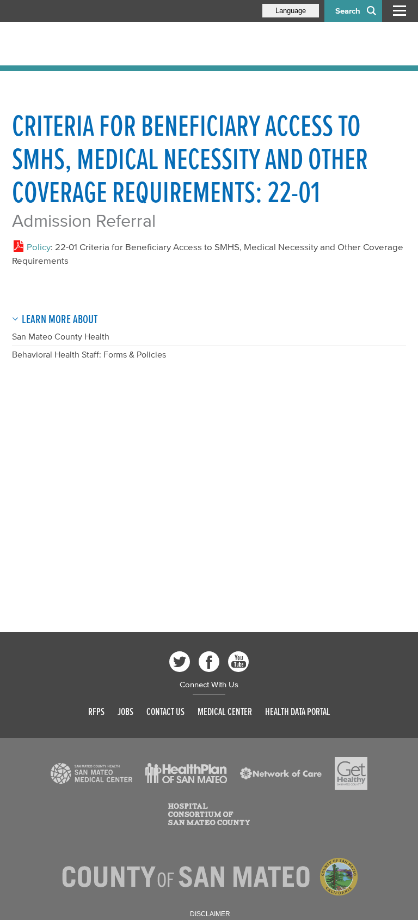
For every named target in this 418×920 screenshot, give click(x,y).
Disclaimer (210, 914)
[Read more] (91, 773)
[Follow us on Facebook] (209, 661)
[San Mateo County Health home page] (83, 43)
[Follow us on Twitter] (179, 661)
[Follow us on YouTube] (238, 661)
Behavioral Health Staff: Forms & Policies (89, 354)
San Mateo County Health (60, 336)
